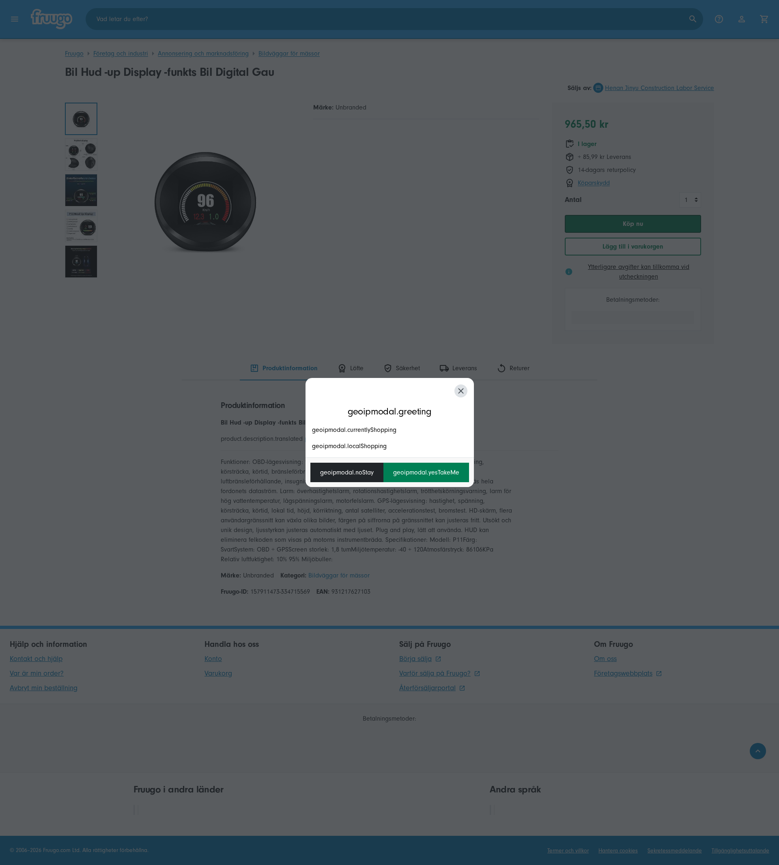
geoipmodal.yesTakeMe (426, 472)
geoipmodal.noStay (347, 472)
